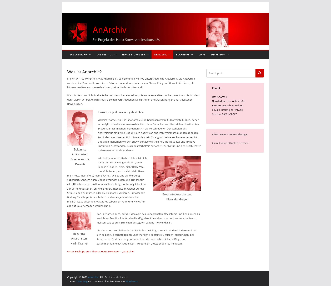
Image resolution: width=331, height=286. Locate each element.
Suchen (259, 73)
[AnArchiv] (165, 15)
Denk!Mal (160, 54)
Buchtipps (182, 54)
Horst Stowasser (133, 54)
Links (202, 54)
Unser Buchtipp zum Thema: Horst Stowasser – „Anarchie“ (100, 251)
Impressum (218, 54)
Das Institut (105, 54)
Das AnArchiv (79, 54)
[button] (89, 54)
